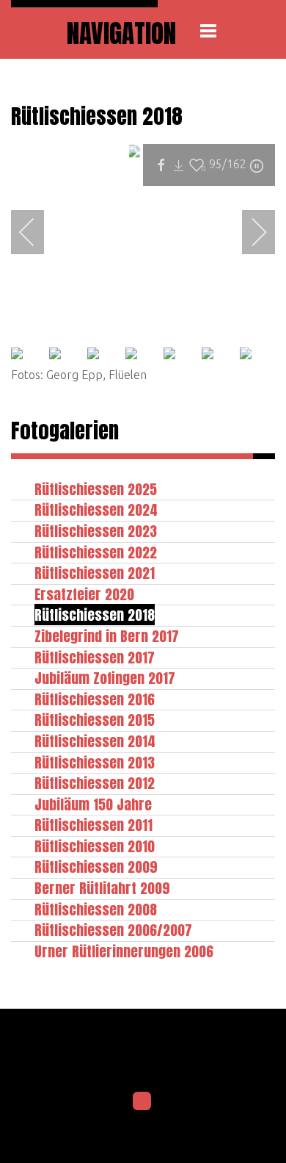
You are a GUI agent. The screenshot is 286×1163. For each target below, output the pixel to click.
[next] (249, 232)
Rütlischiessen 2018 (94, 614)
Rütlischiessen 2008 (95, 909)
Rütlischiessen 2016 (94, 699)
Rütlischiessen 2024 (96, 509)
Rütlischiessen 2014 (94, 741)
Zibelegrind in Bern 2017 (106, 636)
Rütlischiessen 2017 (94, 657)
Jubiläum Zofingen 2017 (104, 677)
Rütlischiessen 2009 (96, 866)
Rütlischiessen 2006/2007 (113, 929)
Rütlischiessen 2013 (94, 762)
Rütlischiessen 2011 (93, 824)
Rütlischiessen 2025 (95, 489)
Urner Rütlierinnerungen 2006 (123, 951)
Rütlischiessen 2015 (94, 719)
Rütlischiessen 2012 (94, 782)
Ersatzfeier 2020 (84, 594)
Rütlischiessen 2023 (95, 530)
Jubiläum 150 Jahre (93, 804)
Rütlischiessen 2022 (95, 552)
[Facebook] (142, 1101)
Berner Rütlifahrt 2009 (102, 888)
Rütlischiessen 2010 (94, 846)
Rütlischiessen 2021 (94, 572)
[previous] (36, 232)
